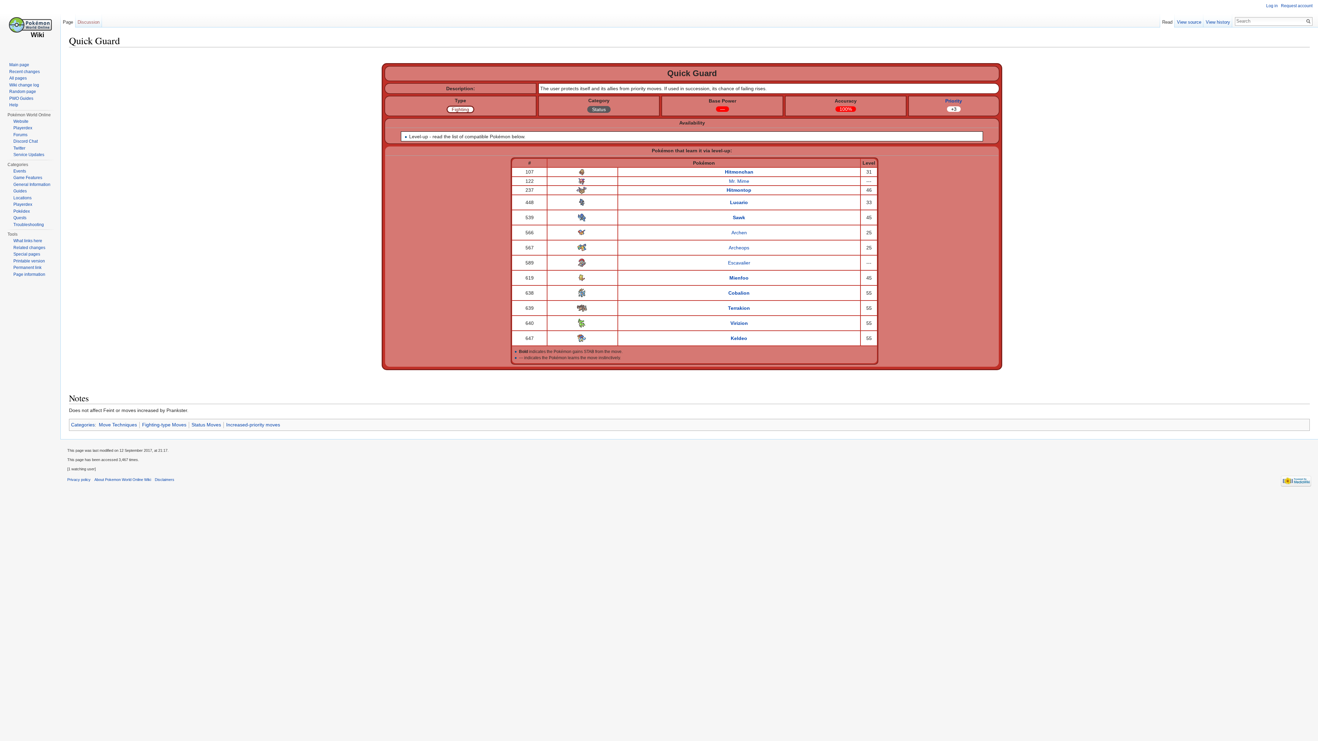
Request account (1297, 5)
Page (68, 22)
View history (1218, 22)
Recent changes (24, 71)
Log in (1272, 5)
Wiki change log (24, 85)
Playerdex (22, 128)
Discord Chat (25, 141)
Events (19, 171)
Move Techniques (118, 424)
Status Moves (206, 424)
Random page (22, 91)
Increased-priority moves (253, 424)
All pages (18, 78)
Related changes (29, 247)
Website (20, 121)
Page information (29, 274)
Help (13, 105)
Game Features (27, 177)
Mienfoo (739, 278)
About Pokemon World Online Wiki (122, 480)
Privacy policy (79, 480)
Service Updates (28, 154)
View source (1189, 22)
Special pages (26, 254)
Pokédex (21, 211)
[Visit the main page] (30, 27)
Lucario (739, 202)
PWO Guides (21, 98)
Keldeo (739, 338)
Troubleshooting (28, 224)
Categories (83, 424)
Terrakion (739, 308)
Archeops (739, 247)
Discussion (89, 22)
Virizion (739, 323)
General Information (31, 184)
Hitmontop (739, 190)
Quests (19, 217)
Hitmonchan (739, 172)
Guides (20, 191)
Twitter (19, 148)
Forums (20, 134)
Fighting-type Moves (164, 424)
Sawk (739, 217)
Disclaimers (164, 480)
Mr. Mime (739, 181)
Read (1167, 22)
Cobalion (739, 293)
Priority (953, 101)
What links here (27, 240)
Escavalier (739, 263)
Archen (739, 232)
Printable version (29, 261)
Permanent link (27, 267)
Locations (22, 198)
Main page (19, 64)
